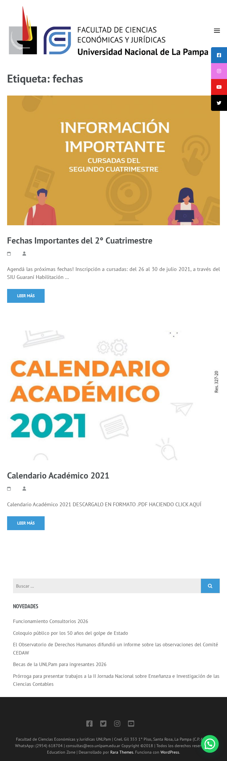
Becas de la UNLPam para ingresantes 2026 (59, 664)
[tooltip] (219, 55)
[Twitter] (103, 724)
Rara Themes (121, 752)
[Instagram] (117, 724)
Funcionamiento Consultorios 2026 (50, 621)
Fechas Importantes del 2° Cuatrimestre (80, 240)
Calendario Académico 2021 (58, 475)
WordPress (169, 752)
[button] (210, 744)
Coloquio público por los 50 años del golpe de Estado (70, 633)
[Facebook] (89, 724)
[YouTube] (131, 724)
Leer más (26, 295)
